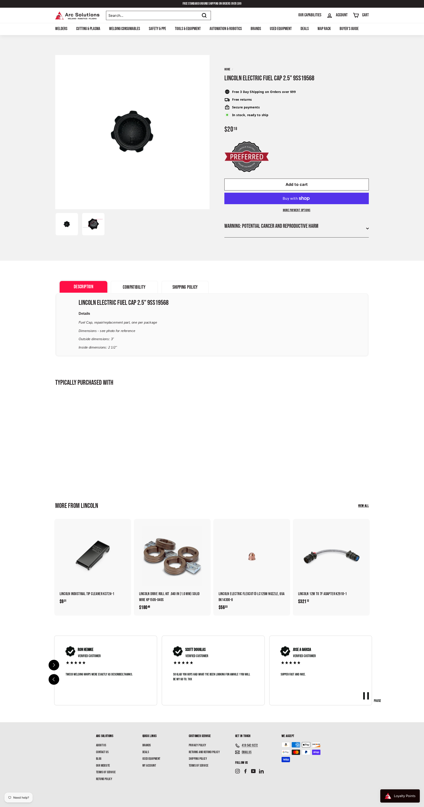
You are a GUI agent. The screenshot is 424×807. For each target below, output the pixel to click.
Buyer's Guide (349, 28)
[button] (54, 679)
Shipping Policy (198, 759)
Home (227, 69)
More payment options (296, 210)
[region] (213, 670)
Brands (256, 28)
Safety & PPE (157, 28)
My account (149, 766)
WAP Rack (324, 28)
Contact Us (102, 752)
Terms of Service (105, 772)
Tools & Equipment (188, 28)
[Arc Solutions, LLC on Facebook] (245, 771)
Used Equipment (281, 28)
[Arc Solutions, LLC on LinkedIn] (261, 771)
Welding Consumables (124, 28)
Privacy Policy (197, 745)
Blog (99, 759)
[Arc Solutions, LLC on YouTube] (253, 771)
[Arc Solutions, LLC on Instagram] (237, 771)
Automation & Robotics (226, 28)
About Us (101, 745)
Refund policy (104, 779)
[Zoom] (132, 132)
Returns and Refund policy (204, 752)
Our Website (103, 766)
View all (363, 506)
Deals (305, 28)
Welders (61, 28)
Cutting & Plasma (88, 28)
